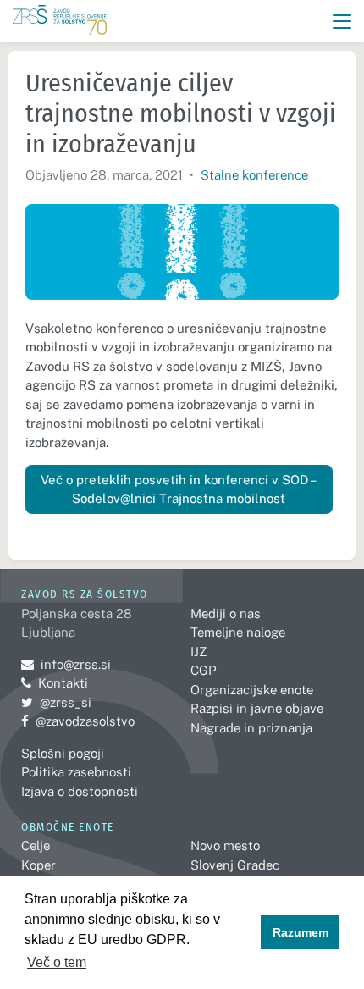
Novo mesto (225, 845)
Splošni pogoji (62, 753)
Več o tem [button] (56, 962)
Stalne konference (254, 175)
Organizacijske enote (251, 689)
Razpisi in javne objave (256, 708)
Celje (35, 845)
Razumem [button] (300, 932)
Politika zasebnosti (76, 772)
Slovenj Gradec (234, 865)
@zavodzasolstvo (78, 721)
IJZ (198, 651)
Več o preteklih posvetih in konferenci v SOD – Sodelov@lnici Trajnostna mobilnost (179, 489)
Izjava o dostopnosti (79, 791)
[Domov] (60, 21)
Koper (38, 865)
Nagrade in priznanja (251, 728)
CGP (203, 670)
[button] (342, 21)
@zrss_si (56, 702)
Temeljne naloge (237, 632)
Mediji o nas (225, 613)
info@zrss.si (66, 664)
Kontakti (63, 683)
